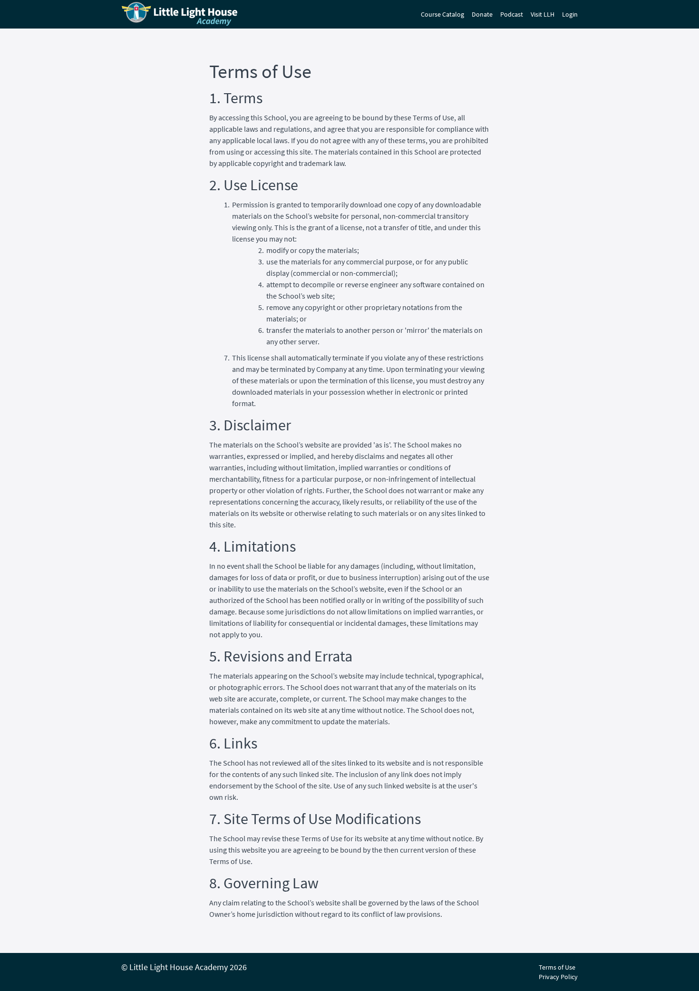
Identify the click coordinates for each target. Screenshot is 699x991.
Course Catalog (442, 14)
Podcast (511, 14)
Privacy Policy (558, 976)
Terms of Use (557, 967)
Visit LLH (542, 14)
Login (570, 14)
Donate (482, 14)
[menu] (495, 14)
